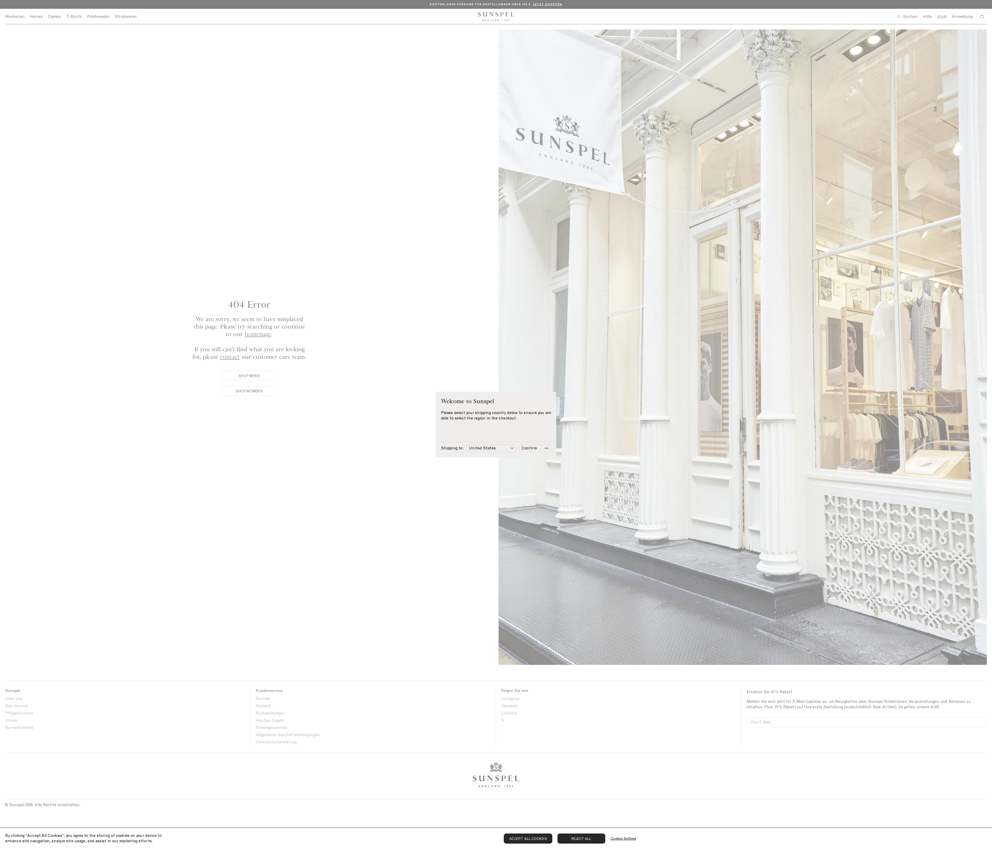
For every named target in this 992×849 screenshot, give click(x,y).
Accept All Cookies (528, 839)
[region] (496, 838)
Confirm (529, 448)
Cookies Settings (623, 838)
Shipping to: (452, 448)
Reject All (581, 839)
